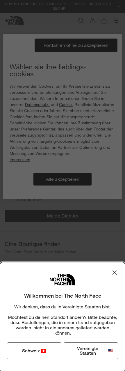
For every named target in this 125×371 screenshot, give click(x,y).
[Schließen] (114, 272)
